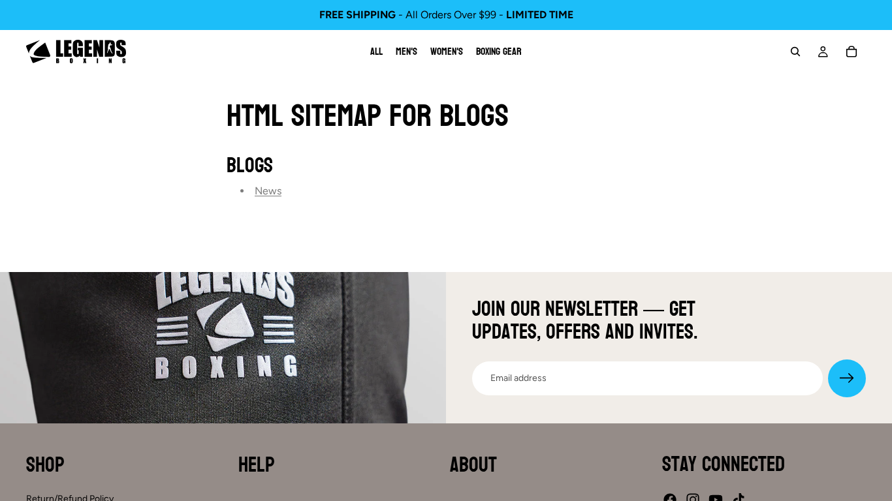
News (268, 191)
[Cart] (851, 51)
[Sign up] (847, 378)
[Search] (795, 51)
